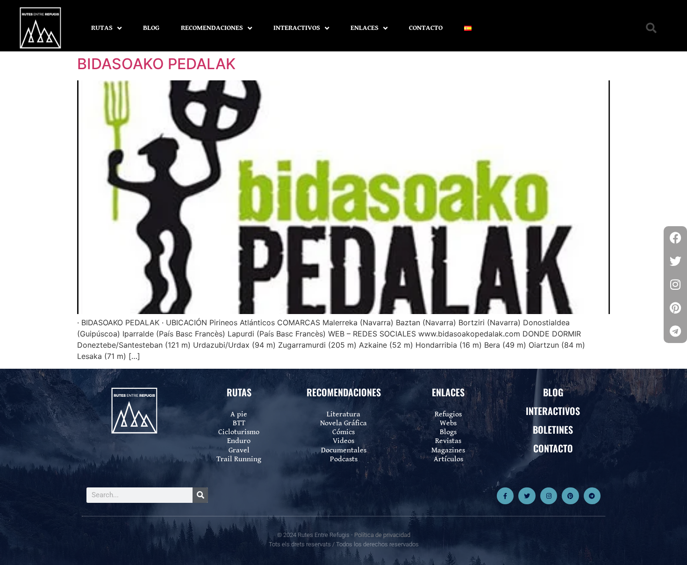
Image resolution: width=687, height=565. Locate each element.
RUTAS (102, 28)
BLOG (151, 28)
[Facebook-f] (505, 495)
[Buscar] (200, 495)
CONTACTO (426, 28)
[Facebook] (675, 238)
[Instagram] (548, 495)
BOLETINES (553, 429)
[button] (651, 28)
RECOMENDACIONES (212, 28)
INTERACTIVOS (296, 28)
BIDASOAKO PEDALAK (156, 64)
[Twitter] (526, 495)
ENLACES (365, 28)
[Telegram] (592, 495)
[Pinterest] (570, 495)
